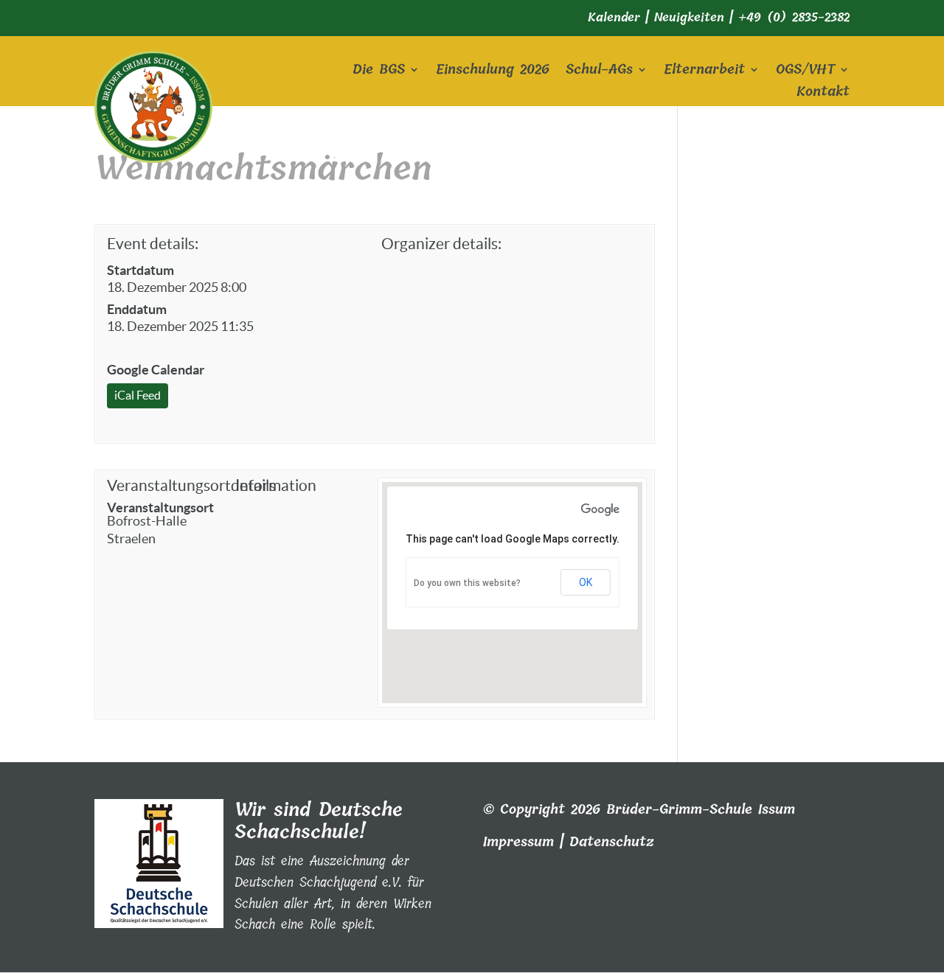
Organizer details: (441, 243)
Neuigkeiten (689, 17)
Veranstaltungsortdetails (168, 485)
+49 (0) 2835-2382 (794, 17)
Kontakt (823, 94)
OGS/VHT (805, 72)
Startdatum (140, 270)
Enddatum (137, 309)
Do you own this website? (467, 583)
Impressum (518, 842)
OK (585, 582)
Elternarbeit (704, 72)
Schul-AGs (599, 72)
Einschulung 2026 (492, 72)
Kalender (614, 17)
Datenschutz (611, 842)
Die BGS (379, 72)
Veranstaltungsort (160, 507)
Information (275, 485)
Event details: (152, 243)
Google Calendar (155, 369)
